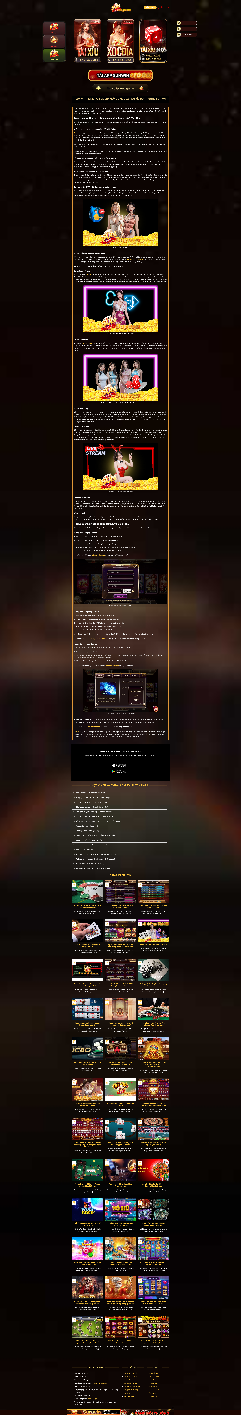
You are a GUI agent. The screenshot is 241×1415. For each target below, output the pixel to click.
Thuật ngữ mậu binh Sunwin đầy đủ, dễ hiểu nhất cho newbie (87, 1024)
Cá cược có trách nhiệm (132, 1386)
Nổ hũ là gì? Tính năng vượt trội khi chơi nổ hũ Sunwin (120, 1342)
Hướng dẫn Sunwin (155, 1373)
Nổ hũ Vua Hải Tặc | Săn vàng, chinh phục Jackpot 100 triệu (120, 1224)
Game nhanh (153, 1396)
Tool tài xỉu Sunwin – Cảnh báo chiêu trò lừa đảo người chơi (87, 985)
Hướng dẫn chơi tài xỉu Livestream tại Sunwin (120, 1105)
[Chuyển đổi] (74, 793)
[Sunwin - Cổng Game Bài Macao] (120, 7)
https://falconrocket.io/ (100, 1383)
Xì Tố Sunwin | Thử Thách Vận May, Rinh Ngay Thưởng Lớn (120, 906)
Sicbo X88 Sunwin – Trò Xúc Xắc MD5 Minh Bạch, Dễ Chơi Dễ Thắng (153, 1105)
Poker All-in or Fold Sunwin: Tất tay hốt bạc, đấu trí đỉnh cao (87, 1185)
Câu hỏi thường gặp (130, 1383)
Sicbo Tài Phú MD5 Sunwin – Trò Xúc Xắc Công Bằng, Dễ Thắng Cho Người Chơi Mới (87, 1145)
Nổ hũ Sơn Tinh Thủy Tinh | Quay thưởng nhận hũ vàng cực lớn (120, 1263)
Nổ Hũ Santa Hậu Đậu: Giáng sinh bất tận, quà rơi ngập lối (153, 1263)
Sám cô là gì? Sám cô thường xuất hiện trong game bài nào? (120, 1144)
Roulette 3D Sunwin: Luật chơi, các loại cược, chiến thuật (153, 1144)
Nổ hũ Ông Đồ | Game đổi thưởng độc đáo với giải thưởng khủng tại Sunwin (120, 1303)
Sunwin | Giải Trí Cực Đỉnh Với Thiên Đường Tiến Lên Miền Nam (120, 985)
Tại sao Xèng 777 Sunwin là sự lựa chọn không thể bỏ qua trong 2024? (120, 946)
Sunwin (76, 732)
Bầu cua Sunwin (154, 1393)
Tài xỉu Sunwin (153, 1380)
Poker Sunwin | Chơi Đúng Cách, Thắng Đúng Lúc (120, 1185)
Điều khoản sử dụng (130, 1376)
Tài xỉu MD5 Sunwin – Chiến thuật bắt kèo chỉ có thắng (87, 1105)
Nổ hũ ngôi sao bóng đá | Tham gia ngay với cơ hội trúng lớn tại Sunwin (87, 1342)
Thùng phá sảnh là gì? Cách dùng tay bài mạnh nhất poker (153, 985)
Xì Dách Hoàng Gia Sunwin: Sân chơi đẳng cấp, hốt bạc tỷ (153, 906)
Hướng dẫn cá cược (130, 1380)
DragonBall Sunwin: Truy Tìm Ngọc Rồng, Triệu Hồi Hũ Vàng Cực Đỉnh (153, 1342)
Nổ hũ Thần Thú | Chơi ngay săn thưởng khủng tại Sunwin (153, 1224)
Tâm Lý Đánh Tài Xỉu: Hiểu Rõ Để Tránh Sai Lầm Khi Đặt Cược (153, 1024)
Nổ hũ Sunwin (153, 1386)
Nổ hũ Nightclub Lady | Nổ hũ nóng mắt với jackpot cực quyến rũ (153, 1303)
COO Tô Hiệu (92, 1399)
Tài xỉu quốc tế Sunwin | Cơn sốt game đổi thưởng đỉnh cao (120, 1063)
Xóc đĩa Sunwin (154, 1390)
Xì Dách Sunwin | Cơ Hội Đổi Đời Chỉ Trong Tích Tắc (87, 946)
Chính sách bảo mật (130, 1373)
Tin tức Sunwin (154, 1376)
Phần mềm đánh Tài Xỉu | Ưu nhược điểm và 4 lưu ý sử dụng (153, 1185)
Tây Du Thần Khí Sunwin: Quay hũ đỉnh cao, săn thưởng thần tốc (120, 1024)
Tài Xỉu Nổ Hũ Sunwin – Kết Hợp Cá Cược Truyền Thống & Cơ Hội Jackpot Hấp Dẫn (153, 1064)
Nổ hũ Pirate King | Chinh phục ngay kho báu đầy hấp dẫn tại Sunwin (87, 1303)
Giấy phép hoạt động (131, 1390)
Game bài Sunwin (154, 1383)
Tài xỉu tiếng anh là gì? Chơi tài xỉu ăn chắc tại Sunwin (87, 1063)
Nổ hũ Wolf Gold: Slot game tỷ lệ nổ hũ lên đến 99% (88, 1224)
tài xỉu (95, 133)
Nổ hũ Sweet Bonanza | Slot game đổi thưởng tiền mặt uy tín (87, 1263)
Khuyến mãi (128, 1393)
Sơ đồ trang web (129, 1396)
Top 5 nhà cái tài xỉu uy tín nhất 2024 (153, 945)
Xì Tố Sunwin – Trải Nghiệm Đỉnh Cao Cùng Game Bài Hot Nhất (87, 906)
